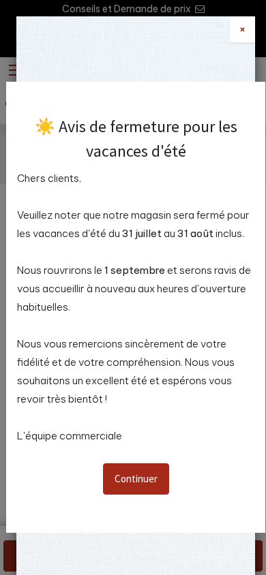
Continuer (136, 478)
